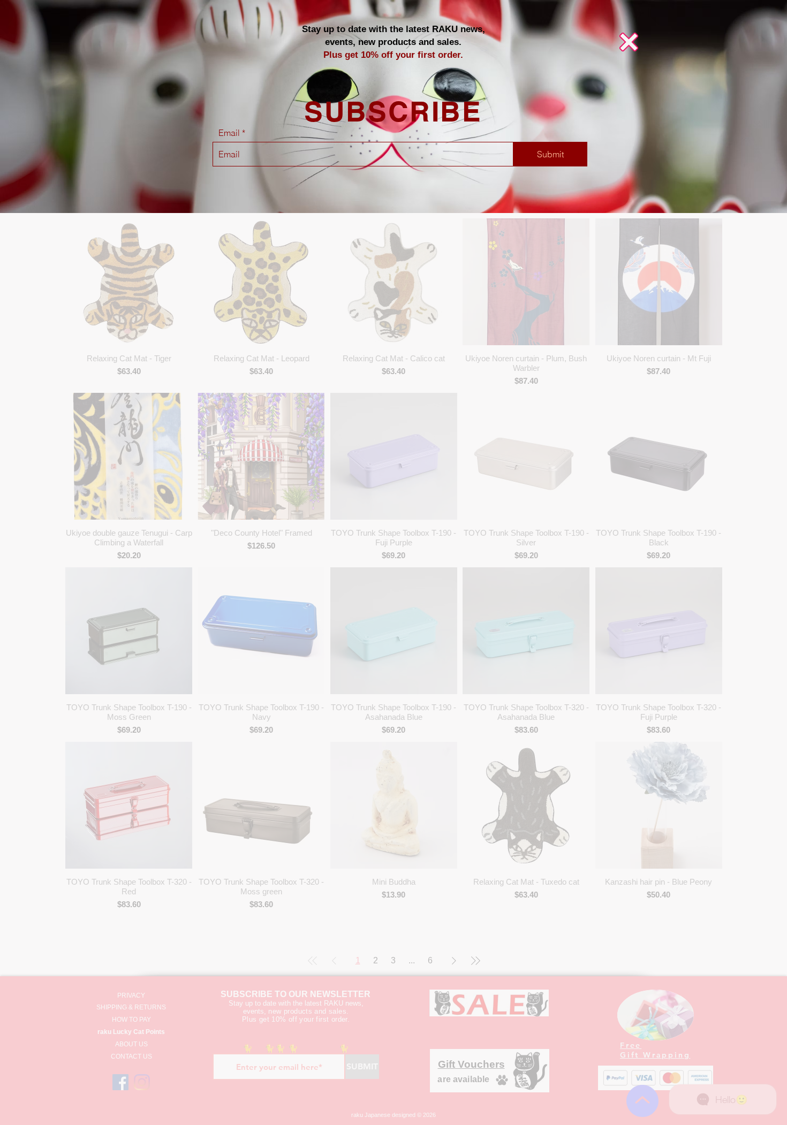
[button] (628, 42)
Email (229, 132)
